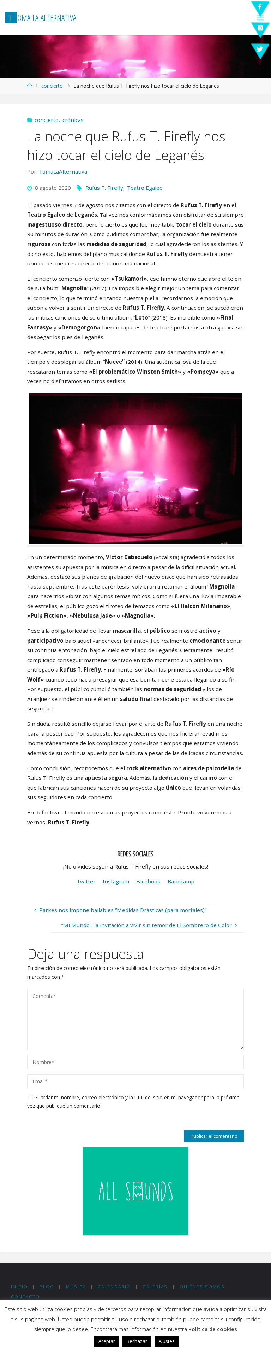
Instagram (116, 881)
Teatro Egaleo (145, 187)
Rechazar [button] (137, 1341)
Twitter (86, 881)
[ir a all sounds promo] (135, 1190)
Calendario (114, 1287)
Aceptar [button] (106, 1341)
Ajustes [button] (167, 1341)
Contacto (25, 1297)
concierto (52, 85)
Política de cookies (212, 1329)
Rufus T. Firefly (104, 187)
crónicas (73, 119)
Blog (47, 1287)
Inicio (19, 1287)
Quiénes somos (202, 1287)
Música (76, 1287)
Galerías (155, 1287)
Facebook (148, 881)
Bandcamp (181, 881)
